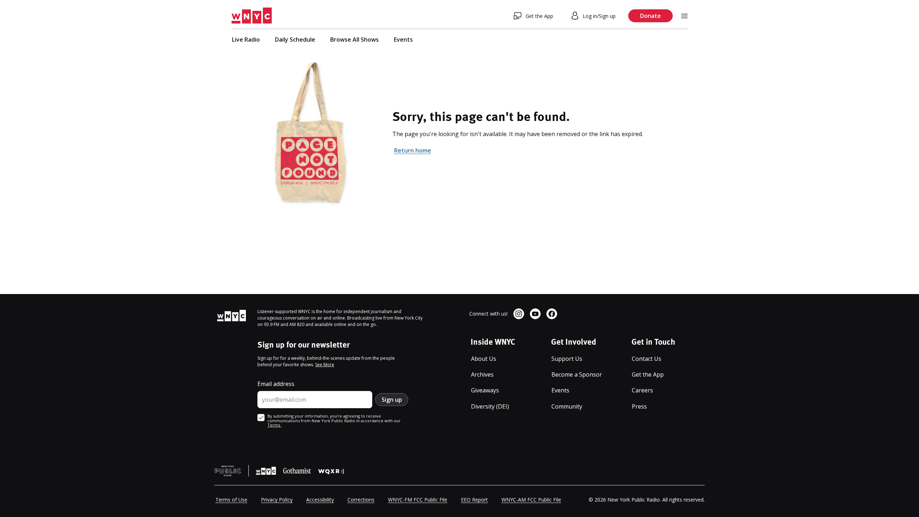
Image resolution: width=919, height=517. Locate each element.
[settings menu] (684, 16)
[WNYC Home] (252, 16)
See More (324, 365)
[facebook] (551, 313)
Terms (274, 425)
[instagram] (518, 313)
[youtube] (535, 313)
